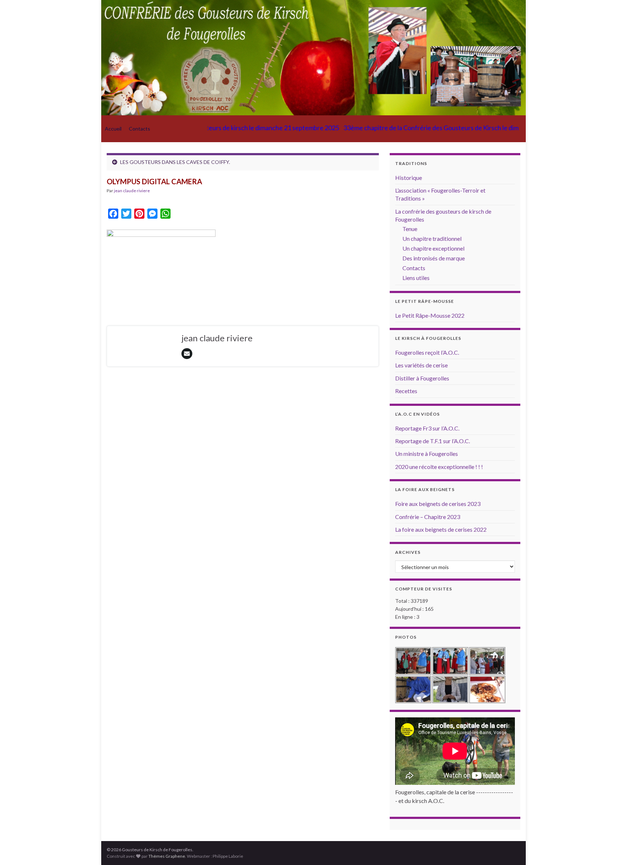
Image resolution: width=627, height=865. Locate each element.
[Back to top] (611, 849)
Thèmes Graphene (166, 856)
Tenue (409, 228)
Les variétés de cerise (421, 365)
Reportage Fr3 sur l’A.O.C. (427, 428)
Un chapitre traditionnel (432, 238)
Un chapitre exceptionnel (433, 248)
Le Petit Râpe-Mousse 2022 (429, 315)
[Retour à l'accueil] (313, 57)
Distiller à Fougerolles (422, 378)
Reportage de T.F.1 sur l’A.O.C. (432, 440)
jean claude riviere (132, 190)
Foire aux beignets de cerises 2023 (437, 503)
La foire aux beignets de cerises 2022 (441, 529)
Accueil (113, 128)
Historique (408, 177)
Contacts (139, 128)
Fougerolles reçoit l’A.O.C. (427, 352)
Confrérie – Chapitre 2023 (427, 516)
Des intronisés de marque (433, 258)
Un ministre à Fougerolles (426, 453)
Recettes (406, 390)
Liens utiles (416, 277)
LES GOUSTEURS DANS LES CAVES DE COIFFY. (175, 162)
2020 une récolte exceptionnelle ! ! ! (439, 466)
